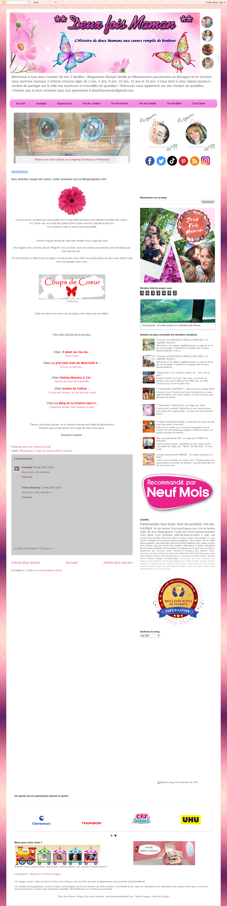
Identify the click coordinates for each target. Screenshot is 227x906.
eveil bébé (179, 553)
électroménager (171, 558)
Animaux (157, 556)
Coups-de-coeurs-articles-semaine (53, 450)
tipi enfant (198, 566)
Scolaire (149, 545)
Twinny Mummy (31, 487)
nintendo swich (181, 564)
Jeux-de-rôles (154, 538)
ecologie (143, 564)
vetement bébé (209, 566)
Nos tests (168, 524)
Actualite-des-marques (183, 551)
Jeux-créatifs (200, 538)
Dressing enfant (169, 538)
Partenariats (149, 524)
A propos (199, 545)
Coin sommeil (163, 535)
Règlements (35, 874)
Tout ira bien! (72, 355)
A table (205, 535)
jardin (169, 551)
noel (201, 564)
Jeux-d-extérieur (207, 548)
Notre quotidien (147, 543)
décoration (210, 545)
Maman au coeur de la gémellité (72, 381)
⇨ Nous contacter (163, 569)
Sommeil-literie (170, 548)
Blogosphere (26, 450)
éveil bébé (189, 553)
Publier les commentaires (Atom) (44, 570)
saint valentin (172, 566)
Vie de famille (206, 528)
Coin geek (146, 535)
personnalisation (155, 561)
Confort (161, 553)
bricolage (203, 561)
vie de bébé (208, 540)
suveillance (182, 566)
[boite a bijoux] (164, 853)
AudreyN (27, 467)
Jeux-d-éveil (195, 540)
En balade (182, 548)
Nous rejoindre (186, 561)
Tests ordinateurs (204, 558)
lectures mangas (155, 558)
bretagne (195, 561)
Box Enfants (193, 548)
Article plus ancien (118, 562)
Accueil (71, 562)
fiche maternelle (153, 564)
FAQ (164, 561)
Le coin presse (185, 556)
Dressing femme (178, 543)
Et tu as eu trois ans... (72, 366)
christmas (211, 561)
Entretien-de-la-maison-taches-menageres (168, 540)
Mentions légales (173, 561)
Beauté (158, 548)
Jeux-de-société (161, 545)
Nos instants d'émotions (182, 545)
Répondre (27, 476)
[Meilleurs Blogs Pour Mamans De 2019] (177, 782)
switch (190, 566)
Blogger (165, 896)
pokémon (151, 566)
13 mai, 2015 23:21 (51, 487)
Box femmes (201, 551)
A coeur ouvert (185, 538)
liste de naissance (167, 564)
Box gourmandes (169, 556)
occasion (207, 564)
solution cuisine (199, 556)
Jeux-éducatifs (162, 543)
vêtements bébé (146, 569)
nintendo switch (193, 564)
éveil (155, 569)
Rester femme (147, 548)
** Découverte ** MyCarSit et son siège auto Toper (180, 405)
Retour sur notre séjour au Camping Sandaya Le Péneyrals (72, 159)
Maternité (191, 543)
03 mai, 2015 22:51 (43, 467)
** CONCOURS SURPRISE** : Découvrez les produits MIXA (185, 389)
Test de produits (189, 524)
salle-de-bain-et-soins (187, 535)
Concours (176, 528)
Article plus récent (25, 562)
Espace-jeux (190, 528)
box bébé (169, 553)
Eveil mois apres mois (205, 553)
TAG (193, 558)
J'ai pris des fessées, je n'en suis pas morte (72, 392)
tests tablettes (146, 556)
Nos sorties (201, 543)
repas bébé (161, 566)
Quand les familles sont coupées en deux (72, 407)
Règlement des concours (152, 551)
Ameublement (185, 558)
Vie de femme (161, 528)
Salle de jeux (148, 531)
